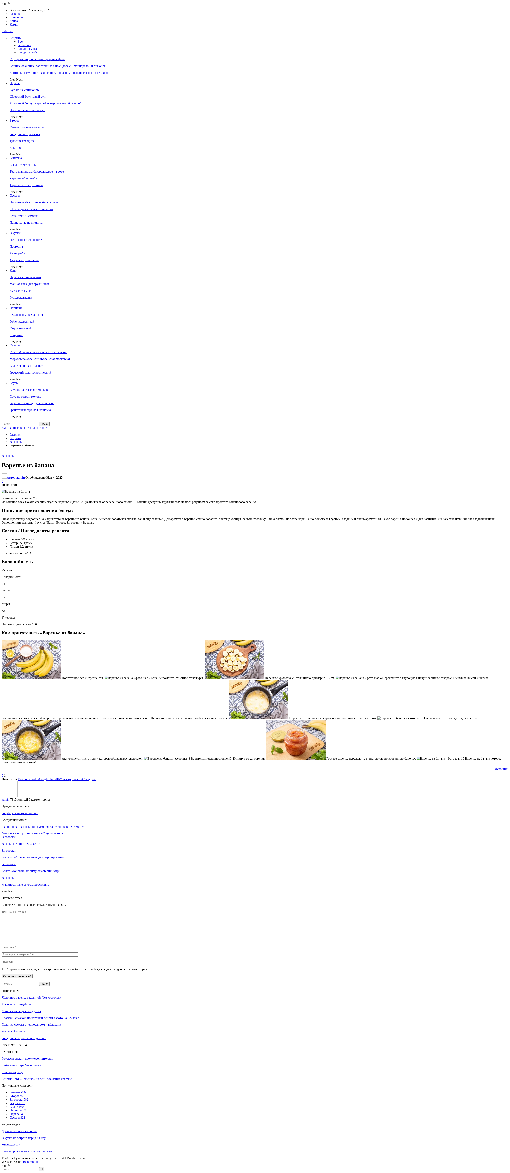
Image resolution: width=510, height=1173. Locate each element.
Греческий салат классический (30, 372)
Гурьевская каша (21, 297)
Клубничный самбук (24, 215)
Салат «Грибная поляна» (26, 365)
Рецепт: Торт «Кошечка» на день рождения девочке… (38, 1078)
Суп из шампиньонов (24, 90)
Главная (15, 13)
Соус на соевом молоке (25, 396)
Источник (501, 769)
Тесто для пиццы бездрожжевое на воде (37, 171)
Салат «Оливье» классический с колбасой (38, 352)
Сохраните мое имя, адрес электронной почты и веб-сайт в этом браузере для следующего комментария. (77, 969)
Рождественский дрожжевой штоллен (27, 1058)
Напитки (16, 308)
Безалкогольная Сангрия (26, 314)
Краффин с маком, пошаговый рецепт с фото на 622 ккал (40, 1017)
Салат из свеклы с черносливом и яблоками (31, 1024)
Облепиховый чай (22, 321)
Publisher (7, 31)
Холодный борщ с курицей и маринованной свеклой (46, 103)
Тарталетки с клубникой (26, 185)
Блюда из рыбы (28, 52)
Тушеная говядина (22, 141)
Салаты (15, 345)
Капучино (16, 335)
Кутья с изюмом (20, 290)
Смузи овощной (20, 328)
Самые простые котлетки (27, 127)
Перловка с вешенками (25, 277)
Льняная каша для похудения (21, 1011)
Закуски (15, 233)
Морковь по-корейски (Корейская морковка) (40, 359)
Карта (14, 24)
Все (20, 41)
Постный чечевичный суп (27, 110)
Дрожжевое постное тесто (19, 1131)
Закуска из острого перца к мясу (24, 1138)
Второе (14, 120)
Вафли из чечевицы (23, 164)
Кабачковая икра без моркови (21, 1065)
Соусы (14, 383)
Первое (15, 83)
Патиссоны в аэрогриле (26, 239)
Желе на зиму (11, 1144)
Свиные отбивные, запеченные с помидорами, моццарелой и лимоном (58, 66)
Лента (14, 21)
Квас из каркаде (12, 1072)
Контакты (16, 17)
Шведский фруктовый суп (28, 96)
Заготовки (24, 45)
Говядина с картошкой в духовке (24, 1038)
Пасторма (16, 246)
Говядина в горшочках (25, 134)
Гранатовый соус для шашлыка (31, 410)
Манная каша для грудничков (30, 284)
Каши (13, 270)
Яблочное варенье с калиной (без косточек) (31, 997)
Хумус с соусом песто (24, 260)
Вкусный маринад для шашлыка (32, 403)
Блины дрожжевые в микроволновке (27, 1151)
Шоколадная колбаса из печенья (31, 209)
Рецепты (15, 38)
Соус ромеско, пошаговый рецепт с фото (37, 59)
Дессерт (15, 195)
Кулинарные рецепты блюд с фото (25, 427)
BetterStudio (31, 1161)
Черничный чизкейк (23, 178)
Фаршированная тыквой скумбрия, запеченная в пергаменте (43, 826)
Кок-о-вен (16, 147)
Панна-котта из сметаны (26, 222)
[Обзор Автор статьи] (10, 796)
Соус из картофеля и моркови (30, 389)
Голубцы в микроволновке (20, 813)
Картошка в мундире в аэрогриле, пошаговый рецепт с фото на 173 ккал (59, 72)
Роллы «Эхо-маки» (14, 1031)
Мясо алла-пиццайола (16, 1004)
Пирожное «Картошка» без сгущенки (35, 202)
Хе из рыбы (18, 253)
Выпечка (16, 158)
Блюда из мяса (27, 48)
